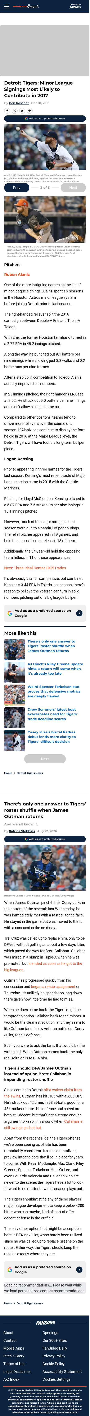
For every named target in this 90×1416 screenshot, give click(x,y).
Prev (17, 187)
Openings (50, 1332)
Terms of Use (14, 1364)
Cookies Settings (56, 1379)
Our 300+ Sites (54, 1340)
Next (73, 187)
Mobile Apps (13, 1348)
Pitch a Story (13, 1356)
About (8, 1332)
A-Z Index (11, 1379)
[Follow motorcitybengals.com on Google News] (79, 613)
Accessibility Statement (62, 1371)
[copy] (30, 111)
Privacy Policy (53, 1356)
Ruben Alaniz (17, 274)
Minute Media (24, 1390)
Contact (10, 1340)
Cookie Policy (53, 1364)
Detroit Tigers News (30, 773)
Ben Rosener (19, 103)
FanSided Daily (54, 1348)
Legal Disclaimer (17, 1371)
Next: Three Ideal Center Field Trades (35, 568)
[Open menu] (6, 6)
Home (8, 773)
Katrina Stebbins (22, 831)
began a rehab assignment (53, 986)
